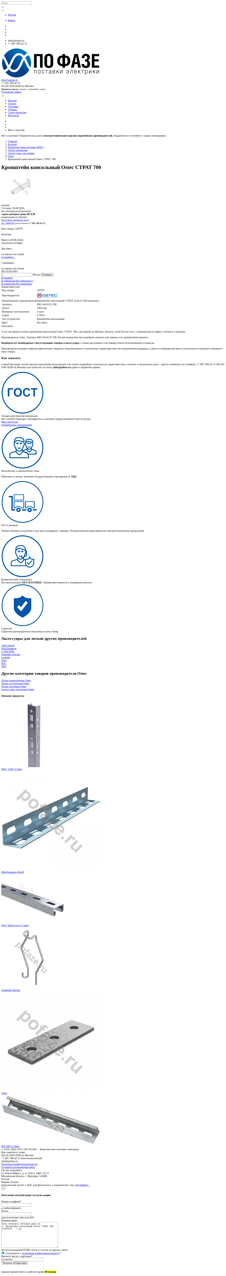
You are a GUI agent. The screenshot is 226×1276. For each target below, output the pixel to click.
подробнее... (8, 257)
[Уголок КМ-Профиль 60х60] (51, 869)
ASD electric (8, 645)
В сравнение (8, 283)
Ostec (4, 1093)
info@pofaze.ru (9, 80)
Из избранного (24, 280)
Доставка (13, 106)
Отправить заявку (11, 92)
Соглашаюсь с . (33, 1253)
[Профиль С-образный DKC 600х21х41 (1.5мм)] (34, 922)
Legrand (5, 657)
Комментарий (9, 1220)
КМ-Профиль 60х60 (12, 872)
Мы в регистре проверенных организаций (16, 423)
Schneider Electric (10, 654)
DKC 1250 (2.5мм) (11, 769)
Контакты (13, 115)
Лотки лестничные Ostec (15, 683)
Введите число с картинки (17, 1256)
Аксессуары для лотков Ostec (17, 689)
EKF (3, 666)
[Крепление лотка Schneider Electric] (31, 987)
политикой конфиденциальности (40, 1253)
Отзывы (12, 109)
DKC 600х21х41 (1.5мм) (15, 925)
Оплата (12, 103)
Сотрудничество (17, 112)
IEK (3, 663)
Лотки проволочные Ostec (16, 680)
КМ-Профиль (9, 648)
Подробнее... (82, 1185)
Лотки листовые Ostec (13, 686)
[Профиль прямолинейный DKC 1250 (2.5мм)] (34, 766)
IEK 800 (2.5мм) (10, 1146)
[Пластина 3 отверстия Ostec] (51, 1090)
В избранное (8, 280)
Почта (4, 1211)
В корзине (7, 277)
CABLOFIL (8, 651)
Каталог (12, 100)
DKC (4, 660)
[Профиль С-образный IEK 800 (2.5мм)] (51, 1143)
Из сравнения (24, 283)
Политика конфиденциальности (19, 1164)
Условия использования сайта (18, 1167)
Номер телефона (11, 1201)
